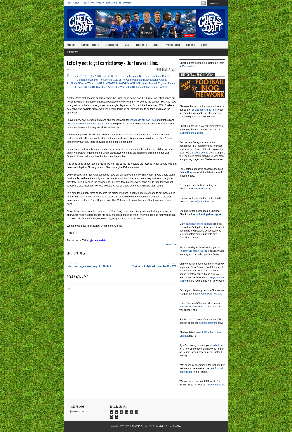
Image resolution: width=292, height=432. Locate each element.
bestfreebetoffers (208, 323)
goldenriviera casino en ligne (193, 250)
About (76, 3)
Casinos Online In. (204, 109)
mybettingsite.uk (215, 384)
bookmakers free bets (210, 293)
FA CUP (127, 45)
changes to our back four (142, 120)
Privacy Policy (97, 3)
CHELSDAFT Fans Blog (139, 426)
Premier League (173, 45)
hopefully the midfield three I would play (88, 123)
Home (69, 3)
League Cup (141, 45)
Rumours (190, 45)
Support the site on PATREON (118, 3)
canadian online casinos (199, 224)
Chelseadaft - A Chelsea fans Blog (167, 426)
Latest (72, 52)
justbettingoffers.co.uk (191, 133)
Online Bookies (187, 172)
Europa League (111, 45)
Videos (204, 45)
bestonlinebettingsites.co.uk (194, 306)
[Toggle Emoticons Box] (68, 288)
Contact (85, 3)
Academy (71, 45)
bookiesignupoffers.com (201, 201)
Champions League (90, 45)
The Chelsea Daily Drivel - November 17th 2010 (154, 266)
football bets (217, 345)
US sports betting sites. (202, 152)
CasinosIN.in (189, 66)
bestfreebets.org (202, 188)
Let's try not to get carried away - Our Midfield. (89, 266)
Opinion (156, 45)
